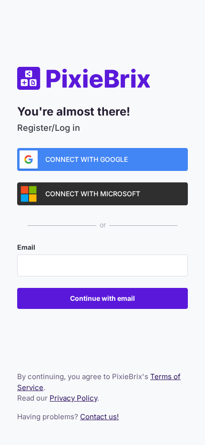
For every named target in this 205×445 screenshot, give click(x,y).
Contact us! (99, 416)
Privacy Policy (73, 398)
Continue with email (102, 298)
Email (26, 247)
